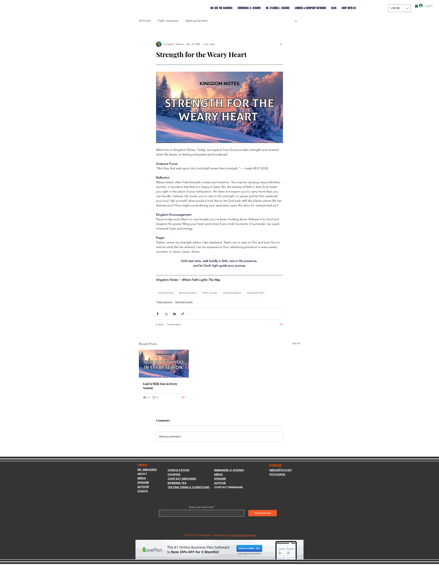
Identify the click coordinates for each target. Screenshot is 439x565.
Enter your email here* (202, 507)
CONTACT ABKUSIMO (182, 479)
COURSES (174, 474)
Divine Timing (165, 293)
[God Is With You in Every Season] (164, 364)
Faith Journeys (168, 20)
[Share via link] (183, 313)
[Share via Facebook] (157, 313)
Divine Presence (232, 293)
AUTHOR (143, 487)
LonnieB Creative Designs (241, 535)
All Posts (145, 20)
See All (296, 343)
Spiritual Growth (196, 20)
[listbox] (399, 8)
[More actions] (281, 44)
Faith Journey (209, 293)
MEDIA (141, 478)
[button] (399, 8)
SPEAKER (143, 482)
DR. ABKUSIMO (147, 470)
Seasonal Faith (255, 293)
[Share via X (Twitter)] (166, 313)
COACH (142, 491)
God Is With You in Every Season (160, 386)
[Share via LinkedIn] (174, 313)
